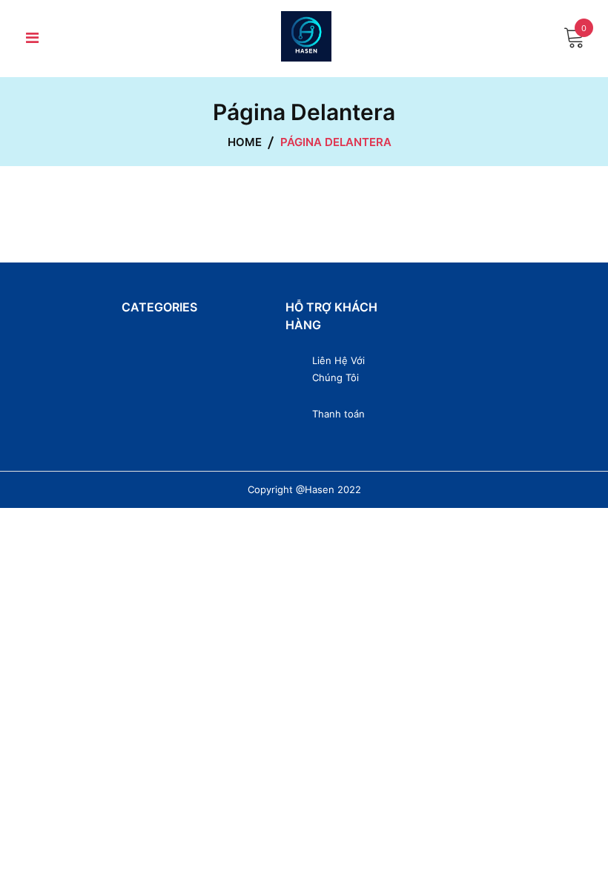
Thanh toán (338, 414)
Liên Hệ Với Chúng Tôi (338, 368)
